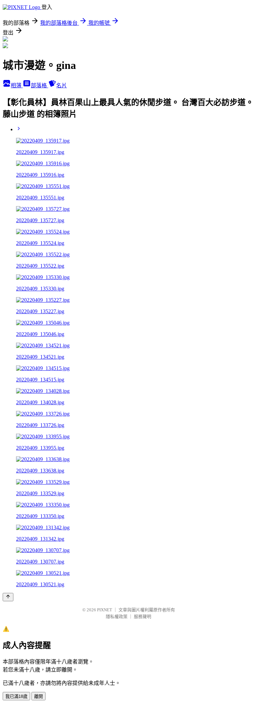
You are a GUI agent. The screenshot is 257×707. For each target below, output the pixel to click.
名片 (61, 85)
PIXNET (104, 609)
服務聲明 (142, 616)
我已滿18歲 (16, 696)
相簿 (17, 85)
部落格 (39, 85)
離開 (38, 696)
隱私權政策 (116, 616)
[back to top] (8, 597)
